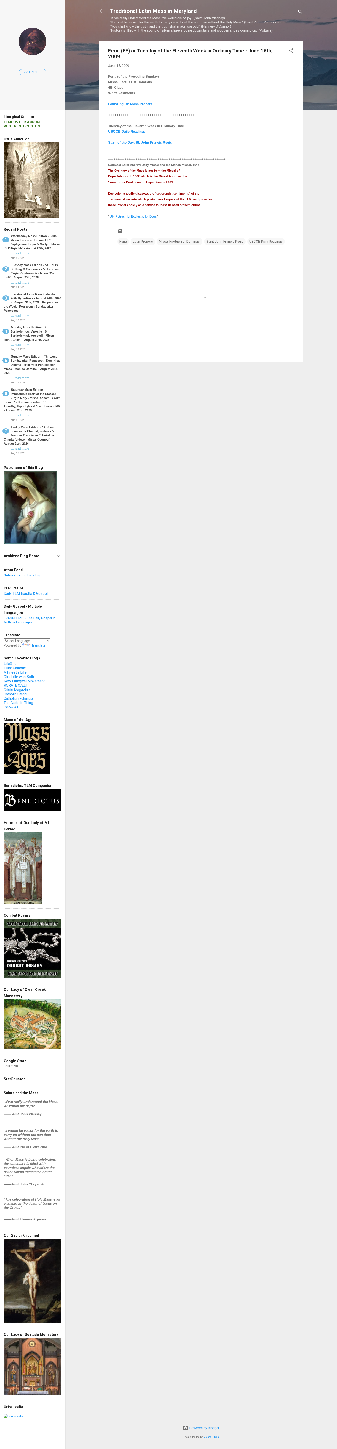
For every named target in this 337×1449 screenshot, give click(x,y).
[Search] (300, 12)
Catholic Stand (15, 694)
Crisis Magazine (17, 690)
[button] (291, 51)
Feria (123, 242)
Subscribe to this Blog (22, 575)
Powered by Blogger (203, 1428)
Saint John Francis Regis (224, 242)
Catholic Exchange (18, 698)
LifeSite (10, 663)
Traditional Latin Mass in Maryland (153, 11)
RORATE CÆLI (15, 685)
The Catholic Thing (18, 703)
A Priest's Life (15, 672)
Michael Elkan (211, 1436)
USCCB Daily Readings (266, 242)
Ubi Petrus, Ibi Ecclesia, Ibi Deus (133, 216)
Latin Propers (143, 242)
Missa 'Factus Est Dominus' (179, 242)
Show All (11, 707)
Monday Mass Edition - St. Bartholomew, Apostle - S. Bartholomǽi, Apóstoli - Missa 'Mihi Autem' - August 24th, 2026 (29, 334)
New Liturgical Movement (24, 681)
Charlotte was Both (19, 677)
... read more (20, 253)
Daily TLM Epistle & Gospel (26, 593)
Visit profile (32, 72)
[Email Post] (120, 232)
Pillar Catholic (15, 668)
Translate (38, 645)
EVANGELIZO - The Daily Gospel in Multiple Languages (29, 620)
